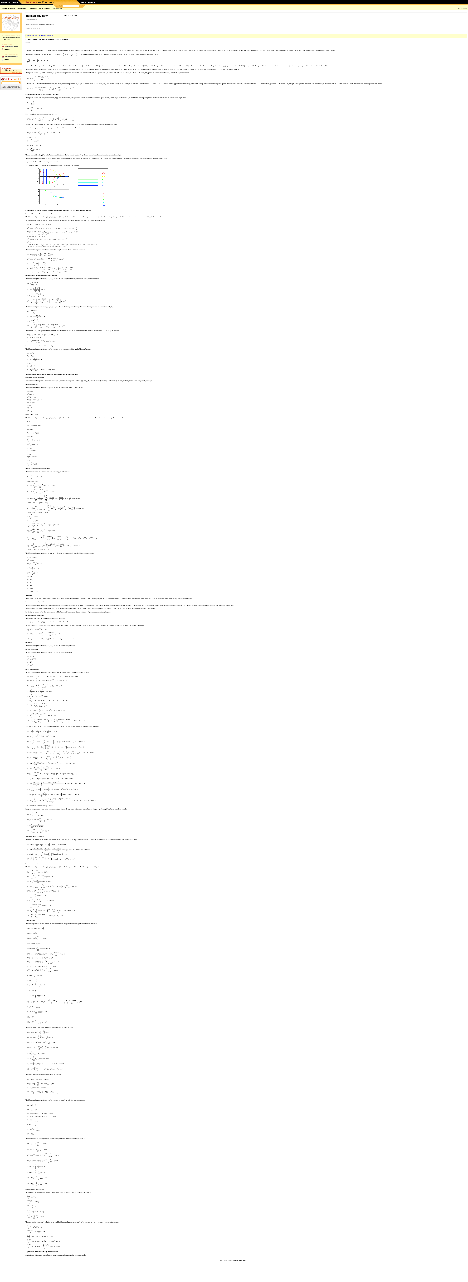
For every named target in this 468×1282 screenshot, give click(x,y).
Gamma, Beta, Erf (31, 36)
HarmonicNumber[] (46, 36)
